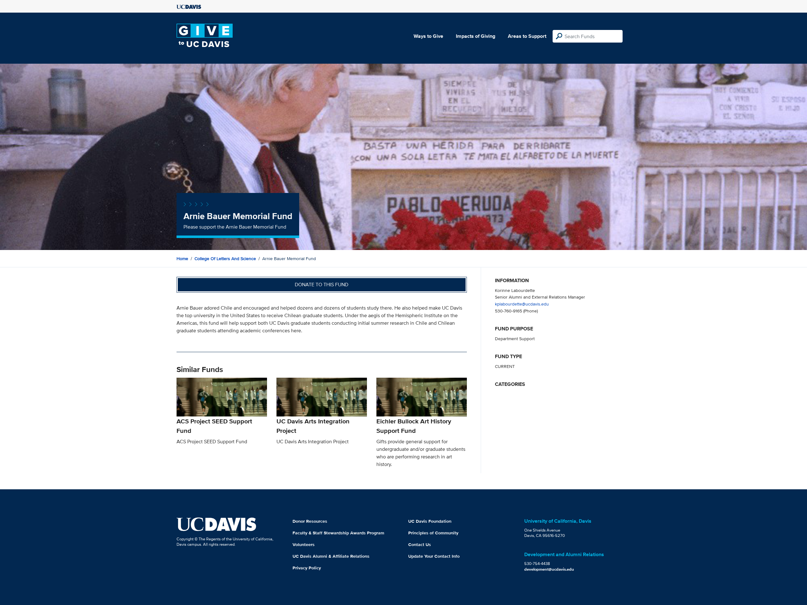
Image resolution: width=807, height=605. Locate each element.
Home (182, 258)
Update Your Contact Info (434, 556)
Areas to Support (527, 36)
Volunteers (304, 544)
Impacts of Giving (475, 36)
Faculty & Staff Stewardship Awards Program (338, 533)
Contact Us (419, 544)
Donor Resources (310, 521)
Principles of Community (433, 533)
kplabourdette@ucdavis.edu (522, 303)
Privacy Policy (307, 568)
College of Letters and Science (225, 258)
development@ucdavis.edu (549, 569)
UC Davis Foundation (429, 521)
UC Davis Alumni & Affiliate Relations (331, 556)
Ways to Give (428, 36)
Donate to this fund (321, 284)
